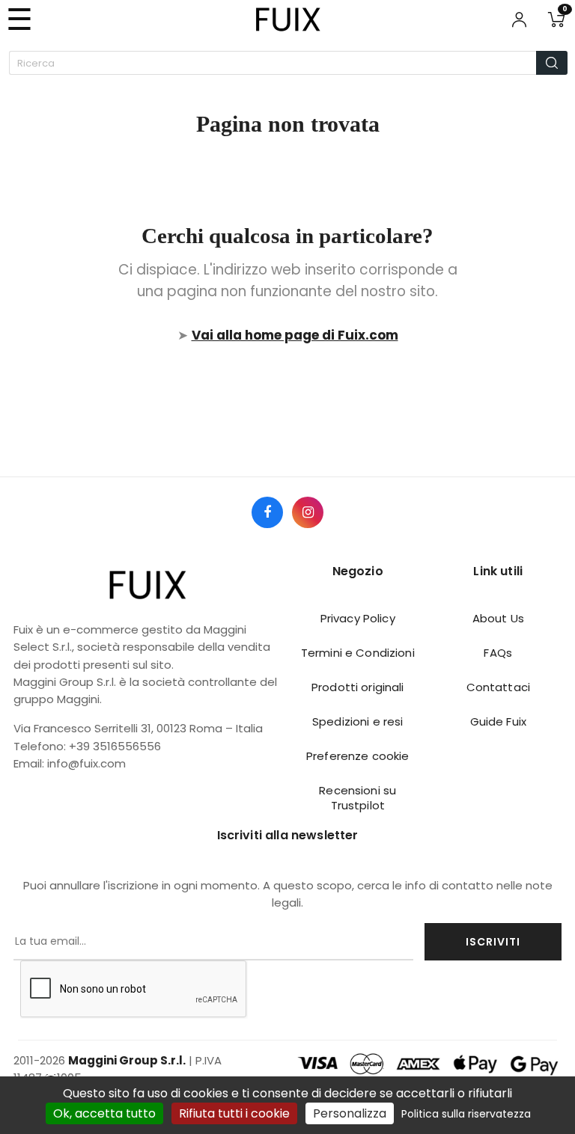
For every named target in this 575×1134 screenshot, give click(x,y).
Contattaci (498, 687)
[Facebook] (267, 512)
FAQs (498, 653)
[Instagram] (307, 512)
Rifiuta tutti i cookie (234, 1113)
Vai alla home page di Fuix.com (295, 335)
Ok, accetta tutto (104, 1113)
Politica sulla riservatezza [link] (466, 1113)
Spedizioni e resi (357, 721)
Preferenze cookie (357, 756)
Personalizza (349, 1113)
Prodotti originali (357, 687)
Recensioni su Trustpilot (357, 797)
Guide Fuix (498, 721)
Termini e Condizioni (358, 653)
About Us (498, 618)
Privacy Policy (357, 618)
